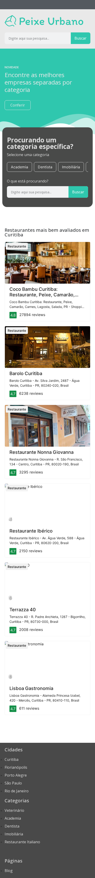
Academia (19, 167)
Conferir (17, 105)
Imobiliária (71, 167)
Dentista (45, 167)
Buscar (80, 38)
